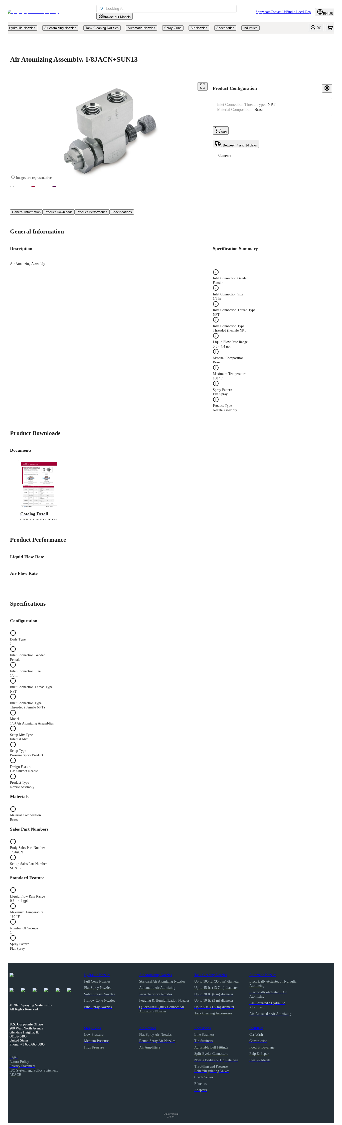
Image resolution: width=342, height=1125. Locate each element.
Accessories (202, 1028)
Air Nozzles (147, 1028)
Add (224, 132)
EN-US (328, 14)
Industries (256, 1028)
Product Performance (92, 212)
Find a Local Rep (298, 12)
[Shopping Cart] (330, 28)
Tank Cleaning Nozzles (210, 975)
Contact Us (278, 12)
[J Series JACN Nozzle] (12, 186)
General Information (26, 212)
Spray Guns (92, 1028)
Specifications (121, 212)
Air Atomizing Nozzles (155, 975)
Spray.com (263, 12)
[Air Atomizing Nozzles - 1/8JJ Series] (54, 186)
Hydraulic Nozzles (97, 975)
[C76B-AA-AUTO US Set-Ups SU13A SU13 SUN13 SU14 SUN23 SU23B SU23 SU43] (33, 186)
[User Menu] (316, 28)
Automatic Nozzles (262, 975)
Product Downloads (59, 212)
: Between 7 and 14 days (239, 145)
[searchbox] (170, 9)
